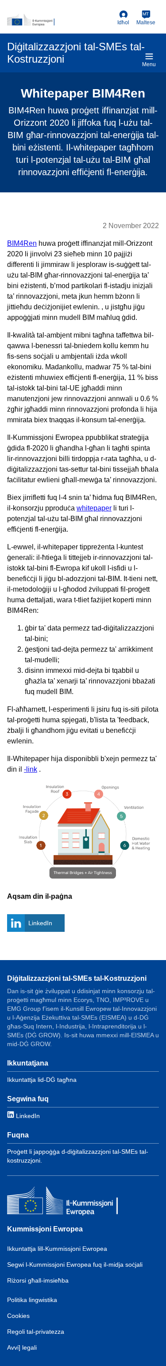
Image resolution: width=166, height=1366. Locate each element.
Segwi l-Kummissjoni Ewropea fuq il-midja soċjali (75, 1264)
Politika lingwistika (32, 1299)
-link (30, 769)
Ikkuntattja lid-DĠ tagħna (42, 1079)
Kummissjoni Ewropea (45, 1229)
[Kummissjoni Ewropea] (62, 1202)
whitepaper (94, 508)
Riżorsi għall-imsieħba (38, 1280)
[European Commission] (60, 20)
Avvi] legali (22, 1347)
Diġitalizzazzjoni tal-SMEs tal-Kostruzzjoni (77, 978)
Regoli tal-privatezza (35, 1331)
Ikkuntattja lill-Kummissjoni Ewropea (57, 1248)
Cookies (18, 1315)
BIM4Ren (22, 243)
